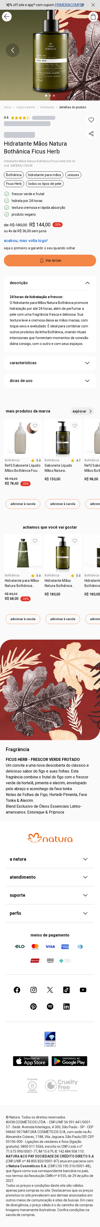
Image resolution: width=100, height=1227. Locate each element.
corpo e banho (25, 107)
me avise (53, 260)
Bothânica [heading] (12, 460)
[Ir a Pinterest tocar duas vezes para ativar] (33, 1006)
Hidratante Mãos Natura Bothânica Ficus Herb (35, 147)
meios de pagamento (50, 935)
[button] (91, 120)
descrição (19, 283)
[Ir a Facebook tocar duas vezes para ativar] (17, 990)
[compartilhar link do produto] (91, 134)
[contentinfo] (36, 460)
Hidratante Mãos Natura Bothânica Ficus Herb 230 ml (39, 161)
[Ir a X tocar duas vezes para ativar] (50, 990)
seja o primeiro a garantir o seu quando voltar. (40, 248)
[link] (23, 470)
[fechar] (93, 5)
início (7, 107)
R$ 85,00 (11, 594)
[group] (45, 4)
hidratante (47, 107)
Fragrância (17, 749)
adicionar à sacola (22, 504)
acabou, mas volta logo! (26, 240)
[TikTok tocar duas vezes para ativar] (66, 990)
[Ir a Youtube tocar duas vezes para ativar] (83, 990)
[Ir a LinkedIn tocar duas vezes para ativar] (66, 1006)
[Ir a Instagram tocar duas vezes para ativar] (33, 990)
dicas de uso (21, 380)
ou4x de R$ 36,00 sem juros (25, 231)
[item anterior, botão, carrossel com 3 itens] (8, 5)
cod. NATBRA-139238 (18, 165)
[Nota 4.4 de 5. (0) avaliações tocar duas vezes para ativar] (43, 117)
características (23, 363)
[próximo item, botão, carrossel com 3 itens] (82, 5)
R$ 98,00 (11, 479)
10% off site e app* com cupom (30, 5)
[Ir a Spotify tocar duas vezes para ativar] (50, 1006)
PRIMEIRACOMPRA (70, 5)
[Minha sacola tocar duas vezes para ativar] (93, 16)
